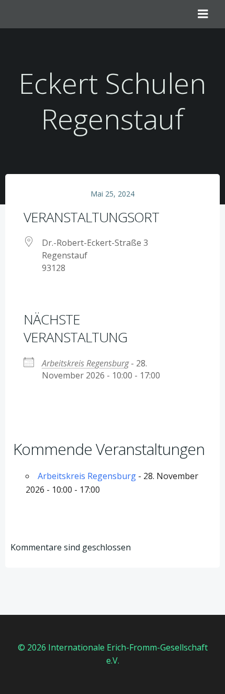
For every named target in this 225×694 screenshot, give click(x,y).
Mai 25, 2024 (112, 194)
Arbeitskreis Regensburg (85, 363)
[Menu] (203, 14)
